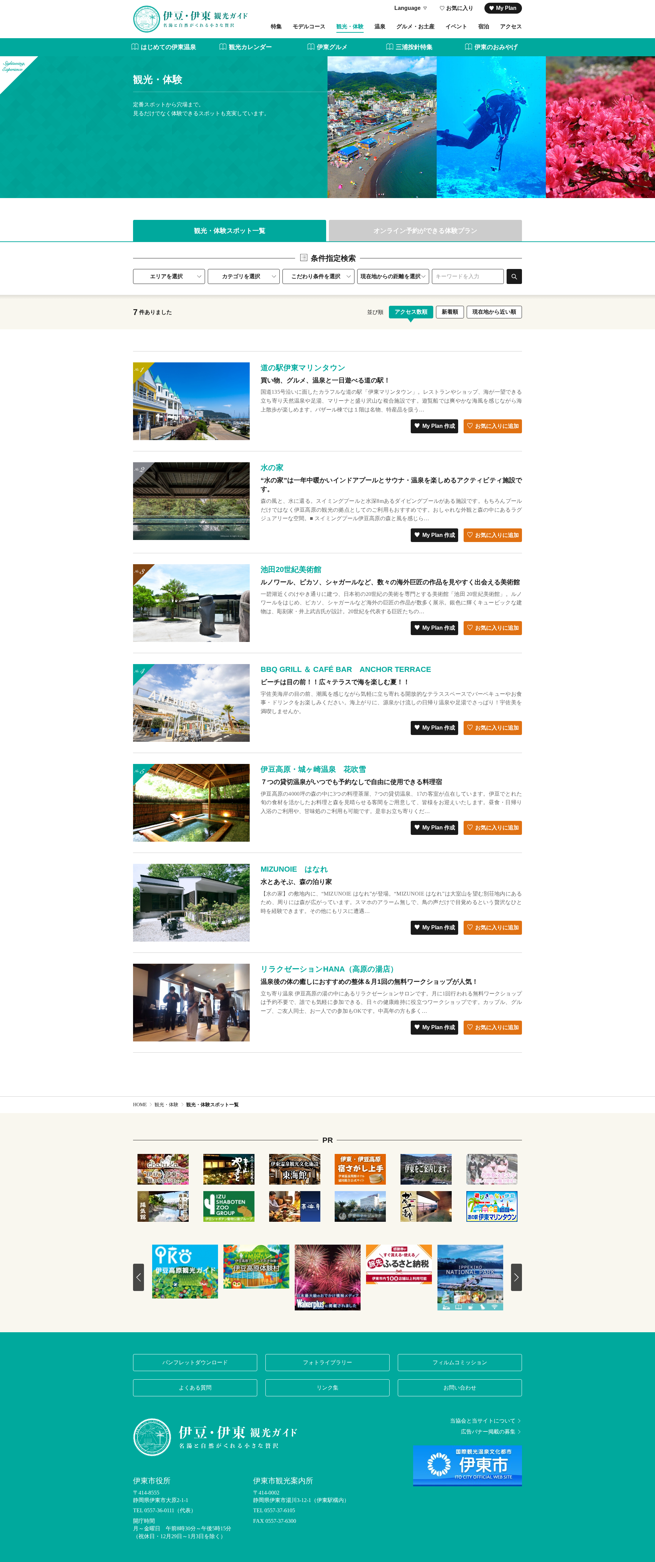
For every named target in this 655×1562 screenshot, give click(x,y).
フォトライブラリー (327, 1362)
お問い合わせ (459, 1388)
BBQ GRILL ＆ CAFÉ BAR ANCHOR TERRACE (346, 669)
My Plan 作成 (438, 426)
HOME (140, 1104)
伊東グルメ (332, 47)
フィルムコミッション (460, 1362)
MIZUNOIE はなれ (294, 869)
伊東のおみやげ (496, 47)
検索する (514, 276)
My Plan (506, 8)
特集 (276, 26)
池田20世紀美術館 (291, 569)
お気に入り (460, 8)
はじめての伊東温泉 (168, 47)
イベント (456, 26)
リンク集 (327, 1388)
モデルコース (309, 26)
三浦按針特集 (414, 47)
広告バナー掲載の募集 (488, 1432)
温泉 (380, 26)
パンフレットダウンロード (195, 1362)
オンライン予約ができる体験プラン (425, 230)
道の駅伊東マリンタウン (303, 367)
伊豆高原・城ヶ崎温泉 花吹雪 (313, 769)
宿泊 (483, 26)
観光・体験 (350, 26)
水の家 (272, 467)
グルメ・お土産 (415, 26)
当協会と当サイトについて (482, 1421)
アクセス (511, 26)
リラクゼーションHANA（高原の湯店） (329, 969)
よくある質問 (195, 1388)
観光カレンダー (250, 47)
